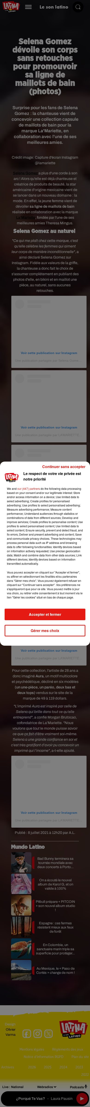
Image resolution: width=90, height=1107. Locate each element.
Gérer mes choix (45, 630)
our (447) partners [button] (28, 488)
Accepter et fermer (45, 614)
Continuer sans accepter (63, 466)
